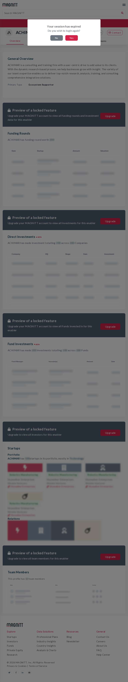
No (56, 38)
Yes (72, 38)
